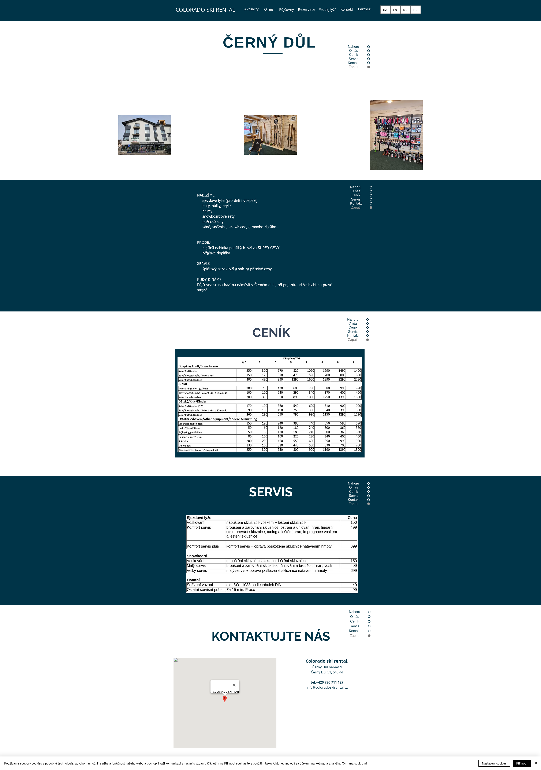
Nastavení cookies (494, 763)
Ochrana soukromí (354, 763)
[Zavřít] (535, 763)
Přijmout (521, 763)
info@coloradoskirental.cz (327, 687)
